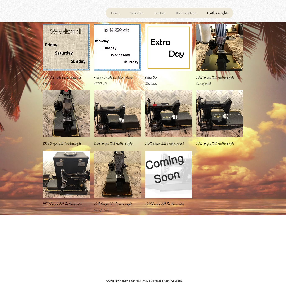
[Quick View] (66, 47)
